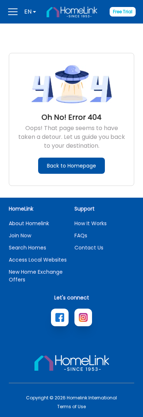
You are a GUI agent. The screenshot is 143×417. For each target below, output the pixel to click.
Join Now (20, 235)
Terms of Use (71, 407)
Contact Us (88, 247)
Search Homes (27, 247)
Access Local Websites (38, 259)
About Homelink (29, 223)
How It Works (90, 223)
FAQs (80, 235)
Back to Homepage (71, 165)
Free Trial (122, 11)
